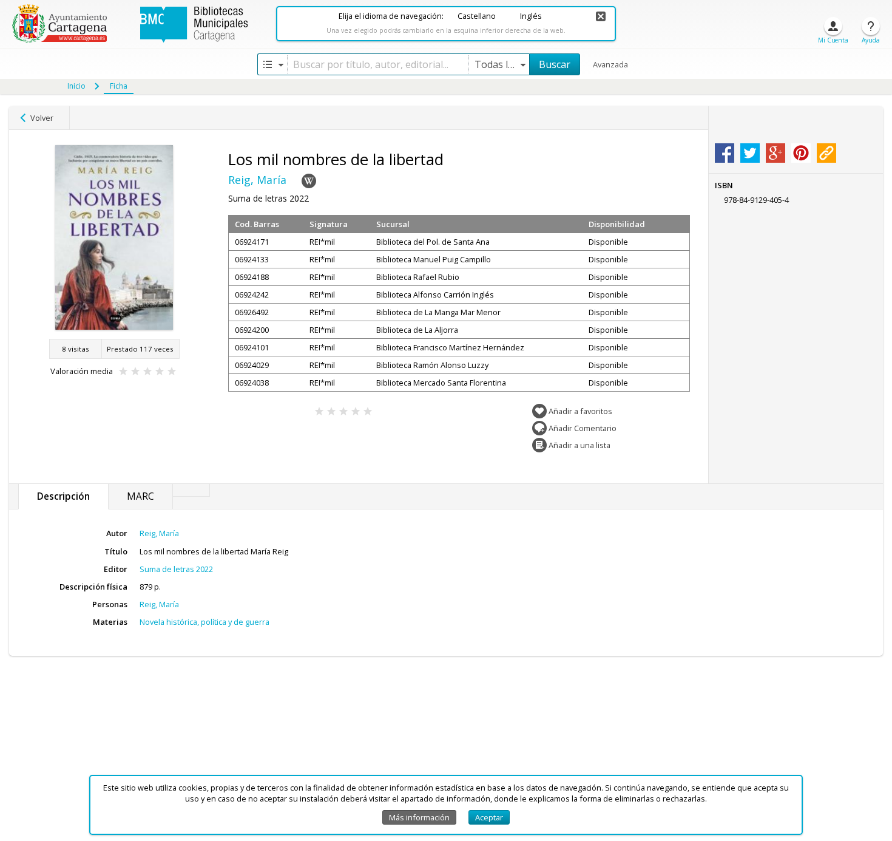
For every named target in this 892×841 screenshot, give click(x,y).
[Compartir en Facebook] (724, 153)
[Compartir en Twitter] (750, 153)
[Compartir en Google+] (775, 153)
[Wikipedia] (309, 181)
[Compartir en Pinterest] (801, 153)
